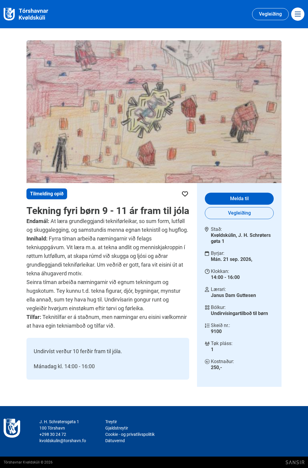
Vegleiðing (270, 14)
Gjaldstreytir (116, 428)
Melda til (239, 198)
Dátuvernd (115, 440)
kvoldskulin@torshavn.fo (62, 440)
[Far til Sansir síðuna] (295, 462)
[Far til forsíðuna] (33, 14)
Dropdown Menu (297, 14)
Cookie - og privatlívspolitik (130, 434)
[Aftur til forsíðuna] (12, 431)
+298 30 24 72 (52, 434)
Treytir (111, 421)
